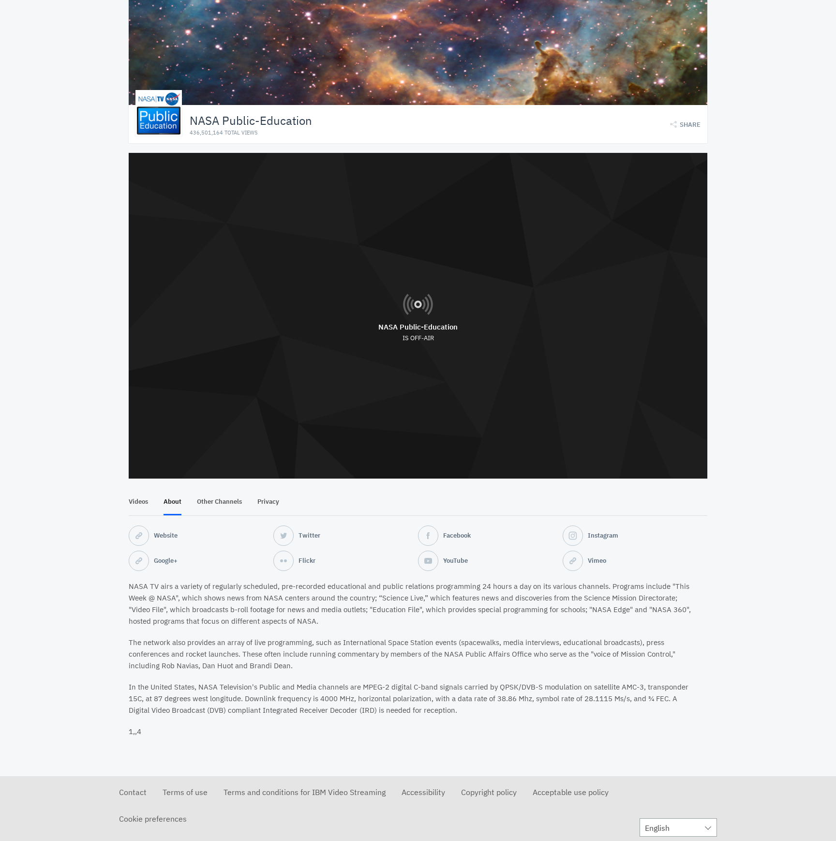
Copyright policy (489, 792)
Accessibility (423, 792)
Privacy (268, 501)
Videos (138, 501)
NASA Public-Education (418, 326)
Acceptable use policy (571, 792)
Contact (133, 792)
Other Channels (219, 501)
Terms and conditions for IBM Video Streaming (305, 792)
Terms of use (185, 792)
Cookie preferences (153, 819)
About (172, 501)
